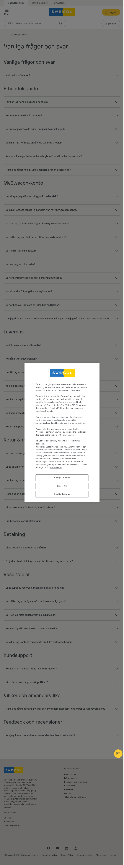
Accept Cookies (62, 477)
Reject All (62, 486)
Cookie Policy (56, 467)
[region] (62, 432)
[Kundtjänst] (118, 757)
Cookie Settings (62, 494)
